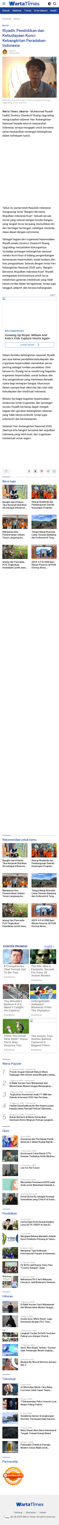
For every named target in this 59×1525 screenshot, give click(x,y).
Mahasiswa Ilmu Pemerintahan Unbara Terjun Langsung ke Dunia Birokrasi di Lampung (13, 535)
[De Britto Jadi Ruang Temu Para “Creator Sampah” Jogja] (10, 1267)
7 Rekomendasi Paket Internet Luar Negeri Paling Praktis (38, 1403)
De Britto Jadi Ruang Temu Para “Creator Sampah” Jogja (36, 1266)
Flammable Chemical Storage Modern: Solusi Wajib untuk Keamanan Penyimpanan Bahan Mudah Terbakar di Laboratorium (36, 1446)
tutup (7, 1518)
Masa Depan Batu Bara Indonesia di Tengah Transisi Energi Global (38, 1431)
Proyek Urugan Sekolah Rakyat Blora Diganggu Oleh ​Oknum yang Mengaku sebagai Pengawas (32, 1073)
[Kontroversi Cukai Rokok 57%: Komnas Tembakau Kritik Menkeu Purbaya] (10, 1156)
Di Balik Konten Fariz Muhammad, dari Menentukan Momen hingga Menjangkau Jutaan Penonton (30, 1084)
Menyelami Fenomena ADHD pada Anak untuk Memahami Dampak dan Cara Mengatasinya (38, 1183)
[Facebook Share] (29, 471)
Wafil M (12, 51)
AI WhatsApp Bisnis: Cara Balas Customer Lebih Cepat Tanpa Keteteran (36, 1388)
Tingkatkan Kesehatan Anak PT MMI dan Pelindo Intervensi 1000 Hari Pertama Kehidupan (30, 1096)
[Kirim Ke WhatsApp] (54, 471)
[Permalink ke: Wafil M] (4, 52)
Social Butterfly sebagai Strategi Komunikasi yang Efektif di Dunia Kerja (37, 1198)
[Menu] (4, 3)
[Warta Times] (23, 3)
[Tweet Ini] (35, 471)
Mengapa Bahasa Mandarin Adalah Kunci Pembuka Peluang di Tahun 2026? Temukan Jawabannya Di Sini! (38, 1238)
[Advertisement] (29, 172)
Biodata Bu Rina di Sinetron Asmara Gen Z (38, 1363)
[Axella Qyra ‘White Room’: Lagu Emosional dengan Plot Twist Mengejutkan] (10, 1321)
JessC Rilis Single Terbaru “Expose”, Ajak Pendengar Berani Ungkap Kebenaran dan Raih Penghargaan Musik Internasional (38, 1349)
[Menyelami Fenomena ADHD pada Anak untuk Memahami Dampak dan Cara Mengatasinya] (10, 1184)
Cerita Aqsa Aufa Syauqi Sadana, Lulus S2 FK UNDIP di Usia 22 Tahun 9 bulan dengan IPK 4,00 (37, 1223)
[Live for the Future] (10, 1170)
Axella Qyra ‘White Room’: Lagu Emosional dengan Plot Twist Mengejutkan (36, 1320)
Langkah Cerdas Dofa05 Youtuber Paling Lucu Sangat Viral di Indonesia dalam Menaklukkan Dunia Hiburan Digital (37, 1335)
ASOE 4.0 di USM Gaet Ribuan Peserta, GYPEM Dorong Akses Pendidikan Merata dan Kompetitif (43, 565)
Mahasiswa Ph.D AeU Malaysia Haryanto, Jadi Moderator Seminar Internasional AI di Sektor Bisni (37, 1281)
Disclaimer (31, 1512)
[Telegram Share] (48, 471)
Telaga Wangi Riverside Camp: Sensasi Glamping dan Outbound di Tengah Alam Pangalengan (43, 535)
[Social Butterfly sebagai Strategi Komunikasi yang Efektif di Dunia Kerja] (10, 1199)
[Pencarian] (55, 3)
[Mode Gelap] (49, 3)
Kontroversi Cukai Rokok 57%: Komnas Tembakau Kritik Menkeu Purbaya (37, 1155)
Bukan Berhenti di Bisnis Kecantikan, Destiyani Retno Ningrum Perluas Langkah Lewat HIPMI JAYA (31, 1118)
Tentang (18, 1512)
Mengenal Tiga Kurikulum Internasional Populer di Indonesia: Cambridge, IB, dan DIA (37, 1252)
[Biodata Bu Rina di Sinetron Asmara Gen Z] (10, 1364)
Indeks (42, 1512)
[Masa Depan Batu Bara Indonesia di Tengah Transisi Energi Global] (10, 1433)
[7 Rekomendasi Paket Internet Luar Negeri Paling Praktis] (10, 1404)
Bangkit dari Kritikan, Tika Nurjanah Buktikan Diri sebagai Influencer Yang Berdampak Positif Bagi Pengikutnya (14, 505)
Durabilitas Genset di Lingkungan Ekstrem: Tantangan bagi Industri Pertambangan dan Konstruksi (37, 1417)
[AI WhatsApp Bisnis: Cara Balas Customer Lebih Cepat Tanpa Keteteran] (10, 1389)
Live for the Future (29, 1168)
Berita (5, 25)
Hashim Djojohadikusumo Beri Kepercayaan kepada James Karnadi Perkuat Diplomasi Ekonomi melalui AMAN (31, 1107)
